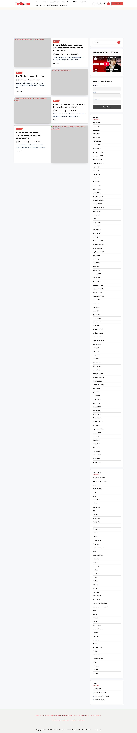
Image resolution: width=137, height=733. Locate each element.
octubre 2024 (97, 204)
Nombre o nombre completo (100, 86)
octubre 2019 (97, 425)
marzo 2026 (97, 141)
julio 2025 (96, 170)
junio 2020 (96, 396)
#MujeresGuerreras (99, 477)
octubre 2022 (97, 292)
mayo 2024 (96, 222)
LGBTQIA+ (96, 573)
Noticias (95, 618)
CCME (95, 492)
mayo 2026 (96, 134)
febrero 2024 (97, 233)
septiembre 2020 (98, 385)
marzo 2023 (97, 274)
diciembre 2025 (98, 152)
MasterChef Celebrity (100, 603)
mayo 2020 (96, 399)
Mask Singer (97, 596)
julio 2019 (96, 436)
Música (56, 41)
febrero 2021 (97, 366)
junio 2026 (96, 130)
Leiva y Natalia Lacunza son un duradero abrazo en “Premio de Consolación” (68, 48)
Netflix (95, 614)
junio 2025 (96, 174)
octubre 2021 (97, 337)
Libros (95, 577)
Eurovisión (96, 537)
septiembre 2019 (98, 429)
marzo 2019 (97, 451)
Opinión (95, 633)
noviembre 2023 (98, 244)
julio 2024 (96, 215)
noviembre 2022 (98, 289)
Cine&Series (97, 500)
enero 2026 (96, 148)
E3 (94, 526)
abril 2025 (96, 182)
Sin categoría (97, 647)
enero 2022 (96, 326)
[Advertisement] (68, 22)
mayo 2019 (96, 444)
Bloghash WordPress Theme (81, 730)
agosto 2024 (97, 211)
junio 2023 (96, 263)
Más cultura (96, 592)
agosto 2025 (97, 167)
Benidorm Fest (97, 489)
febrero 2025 (97, 189)
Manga (95, 585)
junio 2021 (96, 351)
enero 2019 (96, 458)
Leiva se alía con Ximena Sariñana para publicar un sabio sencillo (28, 135)
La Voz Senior (97, 570)
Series (95, 644)
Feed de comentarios (102, 696)
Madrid (95, 581)
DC (94, 511)
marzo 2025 (97, 185)
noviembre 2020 (98, 377)
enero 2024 (96, 237)
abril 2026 (96, 137)
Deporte (95, 514)
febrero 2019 (97, 455)
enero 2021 (96, 370)
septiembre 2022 (98, 296)
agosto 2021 (97, 344)
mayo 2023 (96, 266)
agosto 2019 (97, 433)
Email (94, 92)
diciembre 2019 (98, 418)
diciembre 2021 (98, 329)
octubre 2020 (97, 381)
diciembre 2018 (98, 462)
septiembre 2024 (98, 207)
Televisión (96, 655)
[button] (117, 3)
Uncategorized (98, 658)
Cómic (95, 503)
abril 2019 (96, 447)
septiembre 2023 (98, 252)
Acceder (98, 689)
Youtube (95, 669)
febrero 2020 (97, 410)
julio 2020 (96, 392)
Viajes (95, 662)
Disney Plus (96, 518)
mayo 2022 (96, 311)
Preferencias (96, 99)
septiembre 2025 (98, 163)
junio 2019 (96, 440)
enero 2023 (96, 281)
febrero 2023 (97, 278)
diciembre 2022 (98, 285)
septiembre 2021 (98, 340)
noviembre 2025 (98, 156)
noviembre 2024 (98, 200)
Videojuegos (97, 666)
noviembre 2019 (98, 422)
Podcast (95, 636)
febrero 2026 (97, 145)
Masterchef (96, 599)
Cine (94, 496)
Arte (94, 485)
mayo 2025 (96, 178)
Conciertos (96, 507)
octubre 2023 (97, 248)
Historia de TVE (98, 555)
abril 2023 (96, 270)
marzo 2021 (97, 362)
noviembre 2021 (98, 333)
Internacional (97, 559)
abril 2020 (96, 403)
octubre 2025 (97, 159)
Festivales (96, 544)
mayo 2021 (96, 355)
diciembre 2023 (98, 241)
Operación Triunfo (99, 629)
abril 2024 (96, 226)
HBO (94, 551)
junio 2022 (96, 307)
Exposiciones (97, 540)
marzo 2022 (97, 318)
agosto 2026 (97, 123)
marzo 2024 (97, 230)
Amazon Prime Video (99, 481)
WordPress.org (100, 700)
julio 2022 (96, 303)
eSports (95, 533)
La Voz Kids (96, 566)
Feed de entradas (100, 692)
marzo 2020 (97, 407)
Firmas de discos (98, 548)
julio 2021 (96, 348)
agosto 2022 (97, 300)
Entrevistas (96, 529)
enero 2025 (96, 193)
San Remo (96, 640)
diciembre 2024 (98, 196)
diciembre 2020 (98, 374)
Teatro (95, 651)
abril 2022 (96, 314)
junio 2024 (96, 219)
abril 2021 (96, 359)
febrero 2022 (97, 322)
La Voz (95, 562)
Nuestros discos (98, 625)
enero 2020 (97, 414)
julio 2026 (96, 126)
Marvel (95, 588)
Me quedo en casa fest (100, 607)
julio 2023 (96, 259)
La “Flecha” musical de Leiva (30, 76)
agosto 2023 (97, 255)
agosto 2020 (97, 388)
